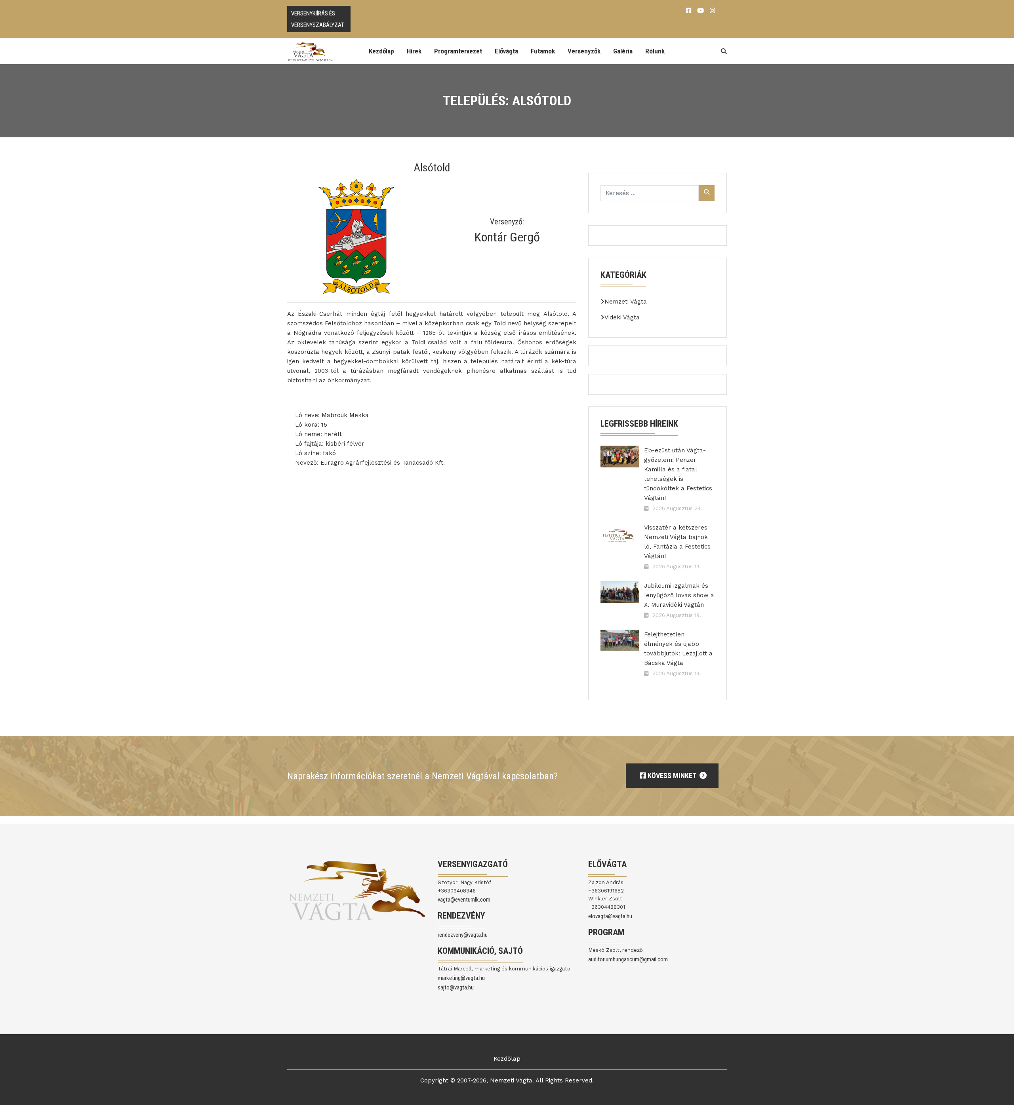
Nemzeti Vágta (625, 301)
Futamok (543, 51)
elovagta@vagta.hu (610, 916)
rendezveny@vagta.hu (463, 934)
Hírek (414, 51)
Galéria (623, 51)
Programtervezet (458, 51)
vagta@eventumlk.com (464, 899)
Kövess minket (672, 775)
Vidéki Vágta (622, 317)
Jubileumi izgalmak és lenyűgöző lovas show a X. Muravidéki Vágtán (679, 595)
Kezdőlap (381, 51)
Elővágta (506, 51)
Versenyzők (584, 51)
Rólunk (655, 51)
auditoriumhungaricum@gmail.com (628, 959)
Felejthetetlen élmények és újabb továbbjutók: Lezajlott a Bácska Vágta (678, 648)
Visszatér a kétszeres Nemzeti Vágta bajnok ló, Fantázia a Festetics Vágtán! (677, 542)
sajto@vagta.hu (456, 987)
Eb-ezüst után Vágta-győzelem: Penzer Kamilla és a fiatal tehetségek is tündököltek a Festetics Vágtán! (678, 474)
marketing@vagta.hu (461, 978)
